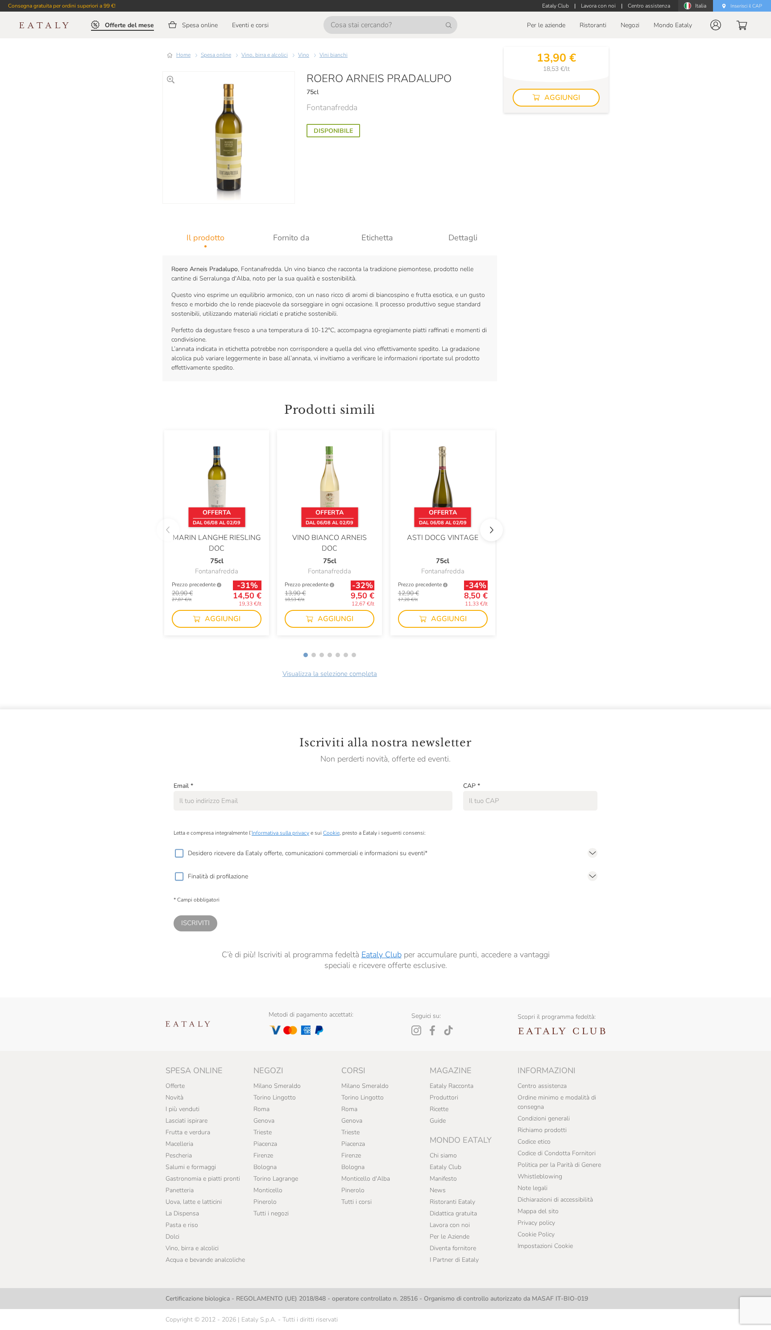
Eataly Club (381, 954)
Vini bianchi (333, 54)
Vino (303, 54)
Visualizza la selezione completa (329, 673)
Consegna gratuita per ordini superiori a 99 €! (62, 5)
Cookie (331, 832)
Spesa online (216, 54)
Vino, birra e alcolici (264, 54)
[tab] (205, 237)
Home (183, 54)
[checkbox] (179, 853)
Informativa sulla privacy (280, 832)
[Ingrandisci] (170, 79)
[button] (715, 25)
